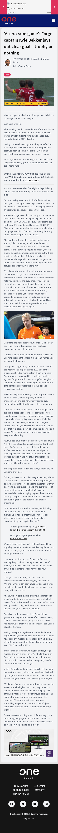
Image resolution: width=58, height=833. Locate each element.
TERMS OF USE (21, 786)
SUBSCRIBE (39, 786)
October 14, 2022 (18, 538)
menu (53, 20)
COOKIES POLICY (21, 789)
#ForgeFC (42, 526)
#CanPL (14, 529)
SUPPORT (40, 789)
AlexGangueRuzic (23, 66)
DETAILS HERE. (32, 180)
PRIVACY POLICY (21, 793)
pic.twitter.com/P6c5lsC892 (32, 529)
